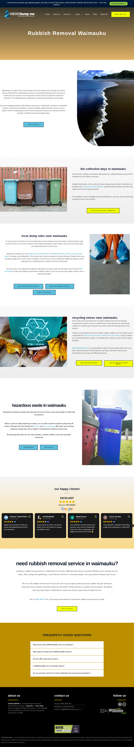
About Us (56, 14)
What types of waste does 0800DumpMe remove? (52, 652)
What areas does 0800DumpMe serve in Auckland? (53, 645)
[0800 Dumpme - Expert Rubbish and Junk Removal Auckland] (20, 14)
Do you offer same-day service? (45, 659)
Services (66, 14)
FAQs (95, 14)
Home (47, 14)
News (87, 14)
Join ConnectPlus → (118, 4)
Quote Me (104, 14)
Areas (77, 14)
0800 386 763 (40, 599)
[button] (120, 14)
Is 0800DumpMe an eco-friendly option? (48, 666)
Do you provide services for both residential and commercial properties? (61, 673)
